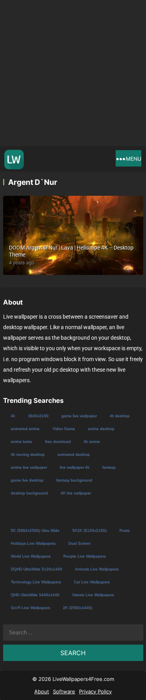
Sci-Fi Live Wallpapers (30, 607)
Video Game (63, 428)
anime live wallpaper (29, 467)
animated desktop (73, 454)
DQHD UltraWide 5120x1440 (36, 569)
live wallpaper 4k (74, 467)
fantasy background (74, 480)
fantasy (108, 467)
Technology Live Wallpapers (36, 581)
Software (64, 691)
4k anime (91, 441)
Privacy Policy (95, 691)
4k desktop (119, 415)
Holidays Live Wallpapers (33, 543)
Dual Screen (79, 543)
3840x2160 (38, 415)
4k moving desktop (27, 454)
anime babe (21, 441)
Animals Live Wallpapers (96, 569)
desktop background (29, 493)
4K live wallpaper (75, 493)
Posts (124, 530)
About (41, 691)
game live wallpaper (79, 415)
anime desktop (101, 428)
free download (57, 441)
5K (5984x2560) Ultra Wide (35, 530)
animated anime (25, 428)
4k (13, 415)
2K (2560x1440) (77, 607)
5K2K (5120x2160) (89, 530)
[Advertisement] (73, 73)
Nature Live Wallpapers (93, 594)
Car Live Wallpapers (91, 581)
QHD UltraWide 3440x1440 (35, 594)
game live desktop (27, 480)
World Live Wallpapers (30, 556)
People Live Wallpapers (84, 556)
